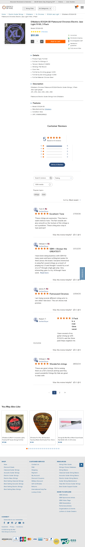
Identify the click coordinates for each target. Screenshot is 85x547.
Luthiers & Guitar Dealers (67, 511)
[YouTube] (19, 523)
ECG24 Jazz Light (53, 14)
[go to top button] (81, 465)
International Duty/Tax (39, 489)
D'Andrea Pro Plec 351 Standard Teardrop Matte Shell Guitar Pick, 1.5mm (42, 439)
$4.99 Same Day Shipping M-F (44, 2)
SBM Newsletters (65, 503)
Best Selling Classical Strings (13, 481)
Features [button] (37, 103)
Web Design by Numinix (9, 532)
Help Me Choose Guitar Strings (69, 484)
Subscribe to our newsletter (13, 519)
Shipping (35, 470)
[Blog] (23, 523)
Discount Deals (9, 467)
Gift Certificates (37, 484)
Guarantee (5, 527)
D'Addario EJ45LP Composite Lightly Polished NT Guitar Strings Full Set (13, 439)
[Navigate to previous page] (49, 392)
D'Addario (29, 14)
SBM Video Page (65, 500)
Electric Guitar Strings (16, 14)
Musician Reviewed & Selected (20, 2)
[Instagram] (12, 523)
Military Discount (37, 481)
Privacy (12, 527)
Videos (60, 2)
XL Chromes (40, 14)
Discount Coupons (38, 478)
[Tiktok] (15, 523)
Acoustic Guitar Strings (11, 473)
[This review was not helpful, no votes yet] (78, 235)
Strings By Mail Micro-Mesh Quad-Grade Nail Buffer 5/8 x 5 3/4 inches (70, 439)
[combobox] (63, 178)
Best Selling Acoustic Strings (13, 484)
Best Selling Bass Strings (12, 489)
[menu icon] (82, 7)
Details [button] (36, 55)
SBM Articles (63, 495)
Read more (44, 273)
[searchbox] (41, 178)
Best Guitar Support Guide (68, 486)
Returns (34, 486)
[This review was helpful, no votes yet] (74, 235)
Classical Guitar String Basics (69, 473)
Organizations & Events (67, 508)
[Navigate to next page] (65, 392)
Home (4, 14)
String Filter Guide (65, 464)
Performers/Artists (65, 506)
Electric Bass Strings (11, 478)
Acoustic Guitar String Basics (69, 475)
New (5, 464)
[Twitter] (8, 523)
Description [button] (38, 84)
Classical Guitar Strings (11, 470)
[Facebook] (4, 523)
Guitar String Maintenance (68, 481)
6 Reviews (44, 32)
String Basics (63, 470)
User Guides (70, 2)
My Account (36, 475)
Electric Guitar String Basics (68, 478)
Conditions (19, 527)
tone (43, 194)
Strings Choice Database (67, 467)
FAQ (33, 467)
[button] (82, 273)
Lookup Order (36, 492)
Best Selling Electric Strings (13, 486)
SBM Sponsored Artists (67, 497)
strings (36, 194)
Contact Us (35, 464)
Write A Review (57, 165)
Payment (34, 473)
